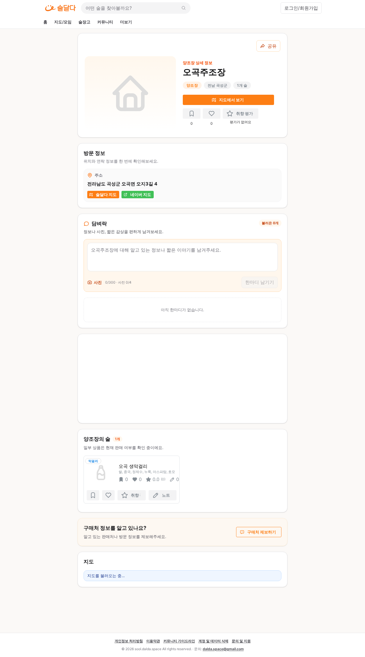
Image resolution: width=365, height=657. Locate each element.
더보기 (126, 21)
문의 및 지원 (241, 641)
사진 (98, 282)
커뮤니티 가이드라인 (179, 641)
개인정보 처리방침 (129, 641)
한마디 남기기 (259, 282)
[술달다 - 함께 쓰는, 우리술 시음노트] (60, 8)
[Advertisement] (182, 379)
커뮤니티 (105, 21)
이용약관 (153, 641)
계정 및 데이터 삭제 (213, 641)
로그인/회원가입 (301, 8)
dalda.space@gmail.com (223, 649)
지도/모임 (63, 21)
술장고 (84, 21)
